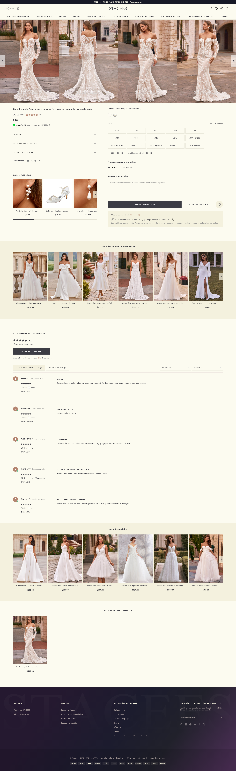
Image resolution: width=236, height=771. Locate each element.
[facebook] (186, 724)
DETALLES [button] (17, 134)
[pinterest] (190, 724)
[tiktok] (199, 724)
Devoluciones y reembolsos (72, 714)
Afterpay (117, 727)
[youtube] (195, 724)
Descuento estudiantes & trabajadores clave (132, 736)
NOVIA (62, 16)
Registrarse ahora (136, 2)
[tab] (55, 134)
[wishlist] (216, 8)
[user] (221, 8)
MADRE (76, 16)
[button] (2, 61)
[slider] (32, 115)
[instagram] (181, 724)
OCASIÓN (145, 16)
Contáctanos (119, 714)
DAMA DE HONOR (96, 16)
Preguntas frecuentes (69, 710)
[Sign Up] (221, 717)
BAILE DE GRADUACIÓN (18, 16)
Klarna (116, 723)
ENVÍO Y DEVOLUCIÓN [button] (23, 152)
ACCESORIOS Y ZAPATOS (201, 16)
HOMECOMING (44, 16)
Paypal (116, 732)
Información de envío (22, 714)
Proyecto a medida (69, 723)
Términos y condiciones (136, 758)
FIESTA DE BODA (120, 16)
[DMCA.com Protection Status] (163, 763)
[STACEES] (118, 8)
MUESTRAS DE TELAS (171, 16)
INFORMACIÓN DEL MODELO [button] (25, 143)
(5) (40, 115)
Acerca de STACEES (22, 710)
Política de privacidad (157, 758)
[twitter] (204, 724)
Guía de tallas (119, 710)
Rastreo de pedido (68, 719)
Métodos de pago (121, 719)
